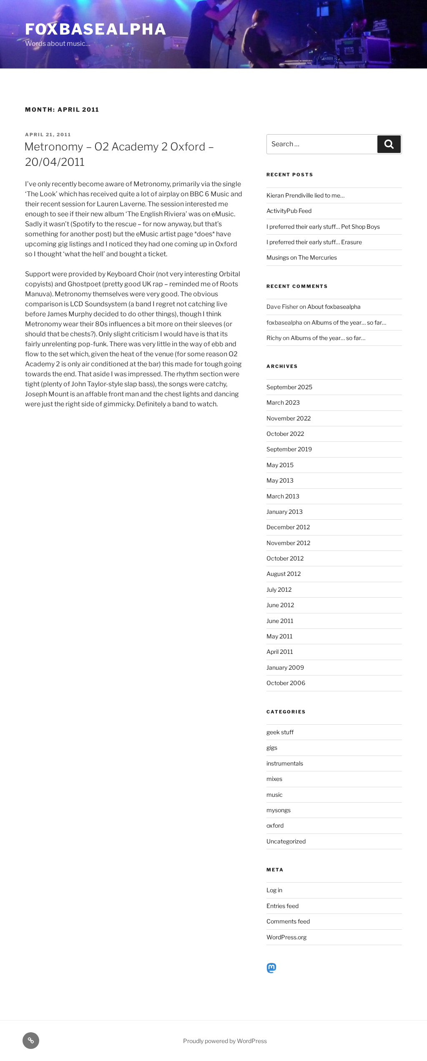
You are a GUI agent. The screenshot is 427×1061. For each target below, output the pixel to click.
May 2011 (279, 636)
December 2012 (288, 526)
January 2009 (285, 667)
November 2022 (288, 418)
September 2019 (289, 449)
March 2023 (283, 402)
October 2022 (285, 433)
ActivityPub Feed (288, 210)
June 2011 (280, 620)
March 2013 (282, 496)
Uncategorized (286, 841)
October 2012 (285, 558)
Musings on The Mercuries (301, 257)
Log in (274, 889)
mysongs (278, 809)
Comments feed (288, 921)
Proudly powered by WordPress (225, 1040)
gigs (271, 747)
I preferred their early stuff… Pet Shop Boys (323, 226)
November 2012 (288, 542)
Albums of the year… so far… (348, 322)
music (274, 794)
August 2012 (283, 573)
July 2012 (278, 589)
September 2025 (289, 386)
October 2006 (285, 682)
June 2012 (280, 604)
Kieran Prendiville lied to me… (305, 195)
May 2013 (280, 480)
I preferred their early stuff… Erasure (314, 241)
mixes (274, 778)
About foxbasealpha (334, 306)
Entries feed (282, 905)
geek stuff (280, 732)
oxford (275, 825)
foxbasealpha (96, 29)
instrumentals (284, 763)
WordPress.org (286, 937)
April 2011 (279, 651)
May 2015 (280, 464)
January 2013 (284, 511)
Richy (273, 337)
